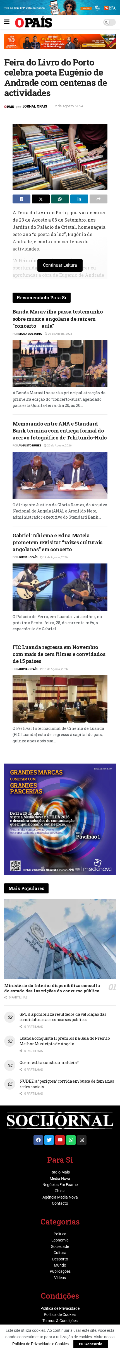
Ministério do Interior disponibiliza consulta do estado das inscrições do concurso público (52, 988)
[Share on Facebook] (21, 199)
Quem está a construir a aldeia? (49, 1062)
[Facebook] (38, 1140)
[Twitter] (49, 1140)
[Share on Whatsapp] (60, 199)
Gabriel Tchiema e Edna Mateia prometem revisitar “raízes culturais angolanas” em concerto (57, 542)
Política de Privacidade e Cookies (40, 1344)
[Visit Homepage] (33, 22)
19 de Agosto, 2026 (55, 557)
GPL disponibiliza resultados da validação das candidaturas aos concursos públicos (63, 1017)
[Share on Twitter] (41, 199)
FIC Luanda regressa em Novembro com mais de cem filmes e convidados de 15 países (59, 654)
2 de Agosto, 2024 (69, 106)
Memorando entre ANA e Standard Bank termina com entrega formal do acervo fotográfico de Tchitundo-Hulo (60, 430)
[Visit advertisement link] (60, 45)
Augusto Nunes (29, 445)
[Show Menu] (6, 22)
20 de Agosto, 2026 (59, 333)
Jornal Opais (34, 106)
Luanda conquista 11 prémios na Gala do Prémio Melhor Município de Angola (65, 1041)
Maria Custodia (30, 333)
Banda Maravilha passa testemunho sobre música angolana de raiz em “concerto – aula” (58, 318)
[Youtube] (60, 1140)
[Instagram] (82, 1140)
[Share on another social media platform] (98, 199)
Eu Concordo (90, 1344)
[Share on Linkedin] (79, 199)
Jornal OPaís (27, 557)
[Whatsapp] (71, 1140)
